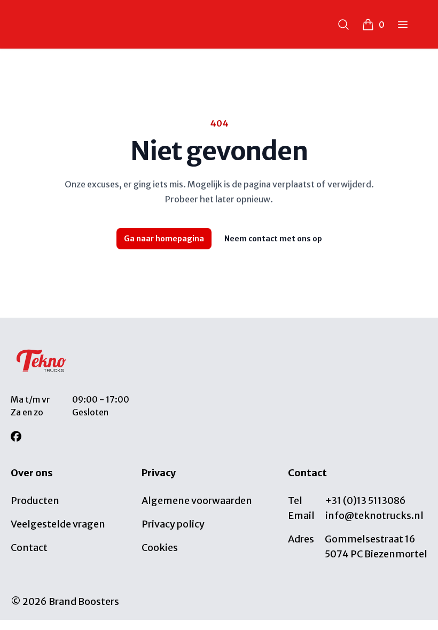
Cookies (160, 547)
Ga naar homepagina (164, 238)
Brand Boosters (84, 601)
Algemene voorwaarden (197, 500)
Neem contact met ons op (273, 238)
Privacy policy (173, 524)
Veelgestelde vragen (58, 524)
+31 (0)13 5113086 (365, 500)
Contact (29, 547)
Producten (35, 500)
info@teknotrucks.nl (374, 515)
